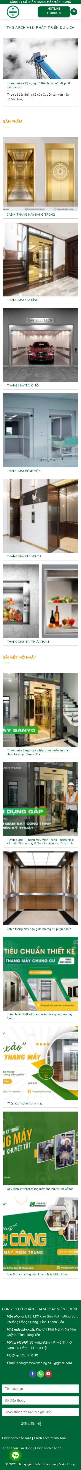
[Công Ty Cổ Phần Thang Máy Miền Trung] (17, 11)
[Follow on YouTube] (48, 1374)
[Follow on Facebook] (32, 1374)
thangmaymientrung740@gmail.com (44, 1363)
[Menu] (73, 11)
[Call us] (40, 1374)
